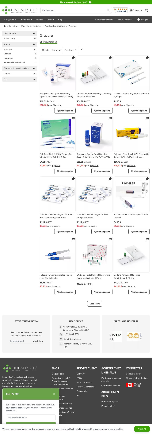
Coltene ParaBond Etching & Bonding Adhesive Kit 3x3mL (94, 95)
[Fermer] (54, 394)
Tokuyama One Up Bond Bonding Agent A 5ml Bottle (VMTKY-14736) (56, 95)
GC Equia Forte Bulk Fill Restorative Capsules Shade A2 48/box (93, 276)
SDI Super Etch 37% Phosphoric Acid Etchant (131, 216)
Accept (142, 429)
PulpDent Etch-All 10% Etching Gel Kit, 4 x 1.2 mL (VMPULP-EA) (56, 155)
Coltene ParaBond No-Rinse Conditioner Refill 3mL (127, 276)
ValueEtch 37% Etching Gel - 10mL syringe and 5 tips (92, 216)
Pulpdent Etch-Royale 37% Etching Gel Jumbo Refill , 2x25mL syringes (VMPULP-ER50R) (131, 156)
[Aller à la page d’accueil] (4, 26)
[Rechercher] (108, 10)
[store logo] (20, 10)
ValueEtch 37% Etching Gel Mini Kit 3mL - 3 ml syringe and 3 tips (56, 216)
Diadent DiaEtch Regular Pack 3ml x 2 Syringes (131, 95)
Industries (25, 19)
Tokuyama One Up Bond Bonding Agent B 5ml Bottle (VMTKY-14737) (93, 155)
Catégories (9, 19)
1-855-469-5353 (71, 334)
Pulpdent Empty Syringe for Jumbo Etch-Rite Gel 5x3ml (56, 276)
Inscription (38, 341)
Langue (144, 19)
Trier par (56, 50)
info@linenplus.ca (72, 339)
